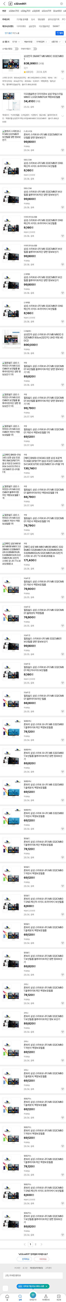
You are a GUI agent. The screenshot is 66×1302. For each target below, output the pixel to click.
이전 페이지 (24, 1244)
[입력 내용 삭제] (61, 3)
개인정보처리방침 (36, 1268)
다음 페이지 (41, 1244)
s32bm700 (14, 11)
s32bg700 (25, 11)
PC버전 (17, 1268)
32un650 (57, 11)
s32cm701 (46, 11)
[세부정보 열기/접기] (59, 1275)
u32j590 (36, 11)
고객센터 (48, 1268)
